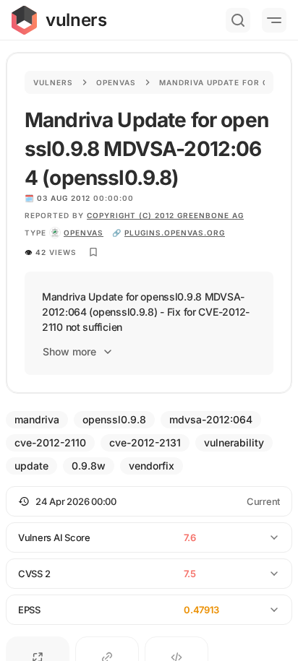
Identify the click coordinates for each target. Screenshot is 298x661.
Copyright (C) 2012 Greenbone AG (165, 215)
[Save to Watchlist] (93, 252)
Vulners (53, 82)
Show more (69, 351)
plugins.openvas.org (174, 232)
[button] (149, 501)
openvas (83, 232)
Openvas (116, 82)
